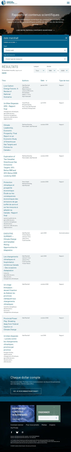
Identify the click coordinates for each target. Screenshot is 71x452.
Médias (44, 425)
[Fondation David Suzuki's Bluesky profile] (17, 432)
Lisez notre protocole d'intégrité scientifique (34, 30)
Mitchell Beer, (26, 92)
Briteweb (34, 445)
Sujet (5, 46)
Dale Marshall (33, 126)
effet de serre (13, 117)
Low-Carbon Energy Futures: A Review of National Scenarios (11, 91)
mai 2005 (43, 335)
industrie (6, 273)
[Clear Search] (66, 38)
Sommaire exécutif (64, 233)
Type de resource (9, 55)
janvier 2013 (44, 85)
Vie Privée (14, 428)
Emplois (52, 425)
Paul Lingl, (25, 106)
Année (49, 66)
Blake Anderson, (26, 89)
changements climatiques (11, 111)
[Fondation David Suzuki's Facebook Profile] (11, 432)
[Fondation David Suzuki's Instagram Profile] (22, 432)
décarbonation (8, 223)
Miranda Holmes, (27, 104)
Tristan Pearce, (26, 235)
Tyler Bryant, (25, 87)
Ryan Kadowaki (26, 96)
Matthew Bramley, (27, 124)
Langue (36, 66)
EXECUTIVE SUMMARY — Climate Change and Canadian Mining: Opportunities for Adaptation (10, 241)
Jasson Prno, (26, 259)
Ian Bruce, (25, 108)
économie (6, 117)
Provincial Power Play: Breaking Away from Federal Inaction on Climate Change (11, 324)
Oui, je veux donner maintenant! (25, 391)
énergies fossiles (8, 352)
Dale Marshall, (26, 85)
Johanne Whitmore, (27, 91)
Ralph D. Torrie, (26, 94)
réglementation (8, 119)
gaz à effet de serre (9, 113)
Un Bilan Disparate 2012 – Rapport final (11, 106)
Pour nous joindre (32, 425)
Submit (56, 418)
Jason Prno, (25, 238)
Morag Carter (31, 108)
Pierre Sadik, (25, 126)
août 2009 (43, 233)
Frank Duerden (26, 240)
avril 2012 (43, 103)
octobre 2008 (44, 284)
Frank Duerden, (26, 261)
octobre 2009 (44, 124)
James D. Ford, (26, 236)
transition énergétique (10, 115)
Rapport (61, 85)
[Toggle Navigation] (68, 3)
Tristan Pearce (26, 263)
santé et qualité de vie (10, 218)
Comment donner (17, 425)
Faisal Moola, (25, 103)
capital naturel (8, 354)
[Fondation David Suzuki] (9, 3)
